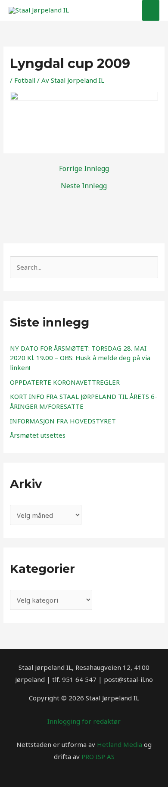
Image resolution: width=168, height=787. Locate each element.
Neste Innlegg (84, 185)
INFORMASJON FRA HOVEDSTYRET (63, 421)
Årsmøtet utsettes (37, 435)
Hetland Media (119, 744)
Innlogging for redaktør (84, 721)
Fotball (24, 80)
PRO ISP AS (98, 756)
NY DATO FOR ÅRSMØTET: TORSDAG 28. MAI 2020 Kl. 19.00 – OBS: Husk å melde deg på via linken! (80, 358)
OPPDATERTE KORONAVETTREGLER (65, 382)
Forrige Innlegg (84, 168)
